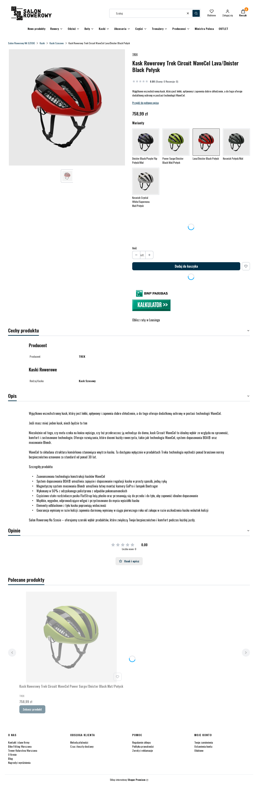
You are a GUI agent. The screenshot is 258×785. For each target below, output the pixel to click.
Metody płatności (79, 742)
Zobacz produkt (32, 709)
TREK (135, 54)
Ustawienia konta (203, 746)
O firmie (12, 754)
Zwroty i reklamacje (142, 750)
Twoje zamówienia (203, 742)
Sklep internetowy (128, 779)
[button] (196, 13)
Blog (10, 758)
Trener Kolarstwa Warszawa (22, 750)
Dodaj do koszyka (186, 266)
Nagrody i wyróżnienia (19, 762)
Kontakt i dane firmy (18, 742)
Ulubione (198, 750)
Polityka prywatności (143, 746)
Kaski (42, 43)
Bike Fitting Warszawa (19, 746)
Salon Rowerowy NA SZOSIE (21, 43)
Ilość (134, 248)
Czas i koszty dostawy (81, 746)
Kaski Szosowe (57, 43)
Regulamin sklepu (141, 742)
